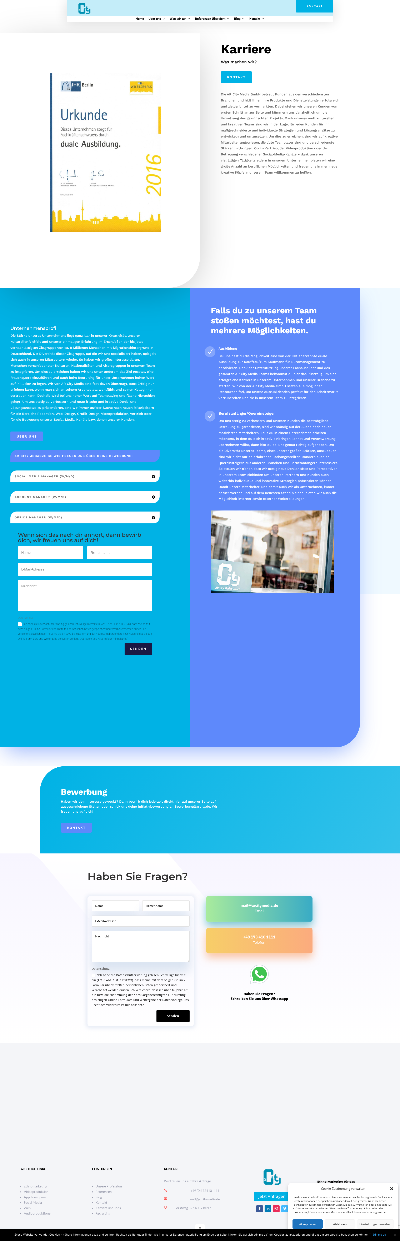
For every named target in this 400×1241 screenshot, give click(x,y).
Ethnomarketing (35, 1186)
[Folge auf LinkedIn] (268, 1208)
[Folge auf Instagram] (276, 1208)
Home (140, 19)
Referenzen (103, 1191)
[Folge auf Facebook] (259, 1208)
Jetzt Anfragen (272, 1196)
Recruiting (102, 1213)
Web (27, 1208)
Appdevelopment (36, 1197)
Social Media (33, 1202)
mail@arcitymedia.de (259, 905)
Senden (138, 649)
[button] (392, 1189)
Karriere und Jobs (108, 1208)
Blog (237, 19)
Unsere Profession (108, 1186)
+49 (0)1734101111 (204, 1190)
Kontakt (314, 6)
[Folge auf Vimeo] (284, 1208)
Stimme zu (379, 1234)
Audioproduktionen (38, 1213)
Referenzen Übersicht (210, 19)
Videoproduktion (36, 1191)
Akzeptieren (307, 1224)
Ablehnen (340, 1224)
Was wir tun (178, 19)
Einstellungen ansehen (375, 1224)
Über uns (155, 19)
